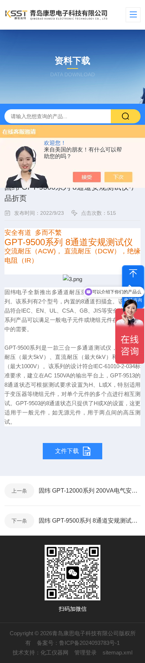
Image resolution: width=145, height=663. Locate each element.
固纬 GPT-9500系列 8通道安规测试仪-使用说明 (90, 520)
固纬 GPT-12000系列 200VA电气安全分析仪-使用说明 (90, 490)
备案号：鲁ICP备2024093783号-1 (78, 643)
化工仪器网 (54, 652)
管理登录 (85, 652)
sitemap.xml (117, 652)
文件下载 (67, 451)
